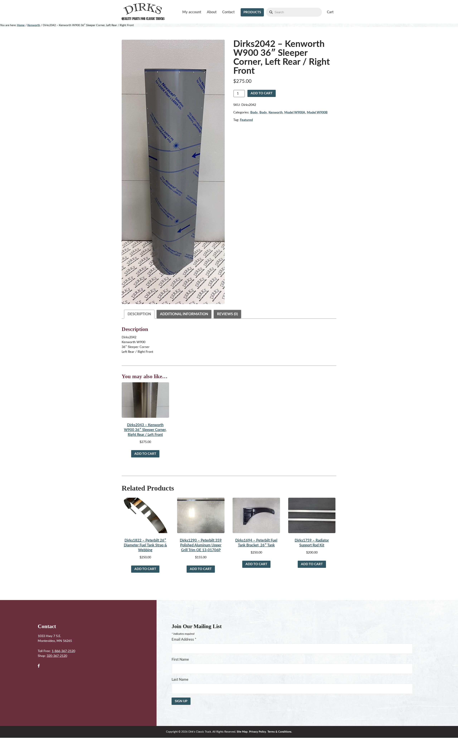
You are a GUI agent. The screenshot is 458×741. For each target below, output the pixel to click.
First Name (180, 659)
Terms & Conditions (279, 731)
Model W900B (317, 112)
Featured (246, 120)
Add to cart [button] (145, 453)
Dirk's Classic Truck (146, 11)
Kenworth (33, 25)
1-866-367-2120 (63, 651)
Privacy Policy (257, 731)
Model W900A (294, 112)
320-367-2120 (57, 656)
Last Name (180, 679)
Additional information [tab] (184, 314)
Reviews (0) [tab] (227, 314)
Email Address (184, 639)
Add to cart (261, 93)
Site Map (242, 731)
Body (254, 112)
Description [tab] (139, 314)
